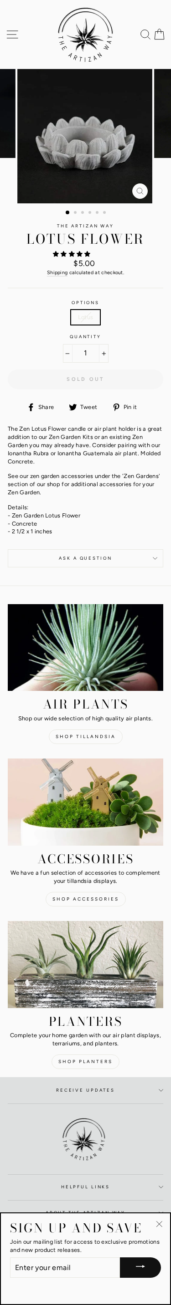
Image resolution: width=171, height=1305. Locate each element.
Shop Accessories (85, 899)
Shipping (57, 273)
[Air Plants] (85, 647)
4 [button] (90, 213)
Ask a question (85, 558)
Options (85, 302)
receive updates (85, 1090)
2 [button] (76, 213)
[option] (85, 136)
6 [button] (105, 213)
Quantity (85, 336)
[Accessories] (85, 802)
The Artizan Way (85, 225)
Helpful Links (85, 1186)
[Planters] (85, 964)
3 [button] (83, 213)
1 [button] (68, 213)
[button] (72, 254)
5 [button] (98, 213)
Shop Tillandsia (86, 736)
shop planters (85, 1061)
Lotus (85, 317)
